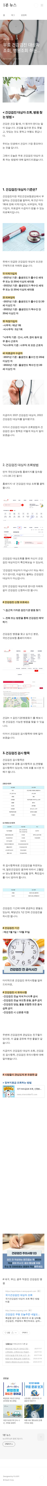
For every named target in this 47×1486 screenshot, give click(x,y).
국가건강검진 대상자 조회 (19, 1295)
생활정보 (9, 1344)
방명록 (24, 15)
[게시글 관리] (15, 1333)
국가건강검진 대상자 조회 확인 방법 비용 (22, 1300)
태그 (13, 15)
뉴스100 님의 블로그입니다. (13, 1439)
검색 (36, 5)
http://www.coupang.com (16, 1310)
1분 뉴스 (10, 5)
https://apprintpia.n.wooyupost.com (20, 1291)
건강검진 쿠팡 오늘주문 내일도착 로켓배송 (22, 1314)
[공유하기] (12, 1333)
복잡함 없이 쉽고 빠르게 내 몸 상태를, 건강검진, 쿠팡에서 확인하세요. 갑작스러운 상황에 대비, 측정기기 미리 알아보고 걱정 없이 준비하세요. (23, 1319)
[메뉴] (42, 5)
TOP (42, 1477)
